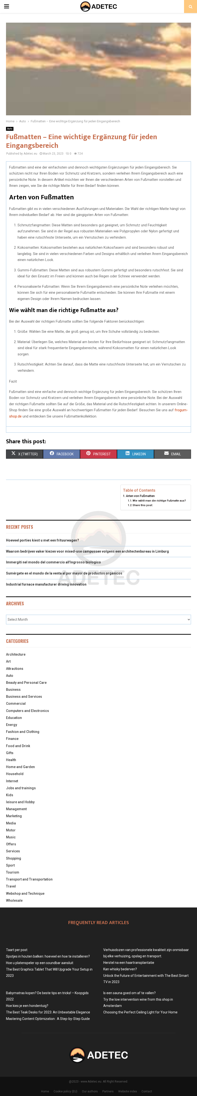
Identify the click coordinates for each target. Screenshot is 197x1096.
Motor (11, 830)
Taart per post (16, 950)
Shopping (13, 858)
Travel (11, 886)
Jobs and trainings (21, 788)
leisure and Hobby (20, 802)
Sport (10, 865)
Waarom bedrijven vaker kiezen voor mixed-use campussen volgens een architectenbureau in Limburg (87, 551)
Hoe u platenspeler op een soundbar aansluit (39, 963)
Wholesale (14, 900)
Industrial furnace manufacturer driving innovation (46, 584)
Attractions (14, 669)
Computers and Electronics (27, 711)
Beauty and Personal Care (26, 683)
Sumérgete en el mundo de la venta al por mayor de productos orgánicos (64, 573)
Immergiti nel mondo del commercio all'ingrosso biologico (53, 562)
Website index (127, 1091)
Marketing (14, 816)
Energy (11, 725)
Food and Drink (18, 746)
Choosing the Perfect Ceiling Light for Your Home (140, 1012)
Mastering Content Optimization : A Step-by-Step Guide (48, 1019)
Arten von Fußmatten (140, 496)
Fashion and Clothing (22, 732)
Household (15, 774)
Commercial (16, 703)
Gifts (9, 753)
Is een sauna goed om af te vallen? (129, 993)
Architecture (15, 654)
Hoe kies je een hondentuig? (27, 1006)
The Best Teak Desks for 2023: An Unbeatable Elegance (48, 1012)
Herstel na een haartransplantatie (128, 963)
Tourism (12, 872)
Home (45, 1091)
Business (13, 690)
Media (11, 823)
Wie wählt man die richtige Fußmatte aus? (159, 500)
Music (11, 837)
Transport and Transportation (29, 879)
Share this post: (143, 505)
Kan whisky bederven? (120, 969)
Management (16, 809)
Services (13, 851)
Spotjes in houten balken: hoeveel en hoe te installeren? (48, 956)
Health (11, 760)
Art (8, 661)
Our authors (90, 1091)
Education (14, 718)
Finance (12, 739)
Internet (12, 781)
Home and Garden (20, 767)
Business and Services (24, 696)
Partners (108, 1091)
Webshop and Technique (25, 893)
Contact (147, 1091)
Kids (9, 795)
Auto (9, 128)
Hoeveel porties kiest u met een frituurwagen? (42, 540)
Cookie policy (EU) (65, 1091)
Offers (11, 844)
